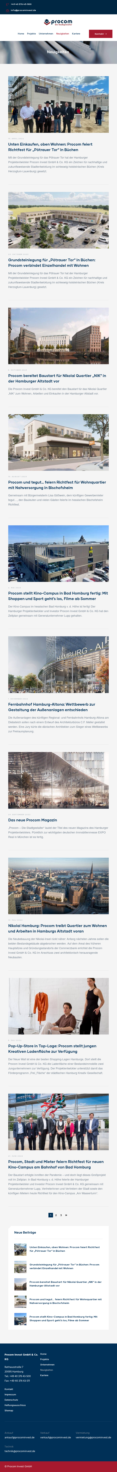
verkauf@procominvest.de (55, 1437)
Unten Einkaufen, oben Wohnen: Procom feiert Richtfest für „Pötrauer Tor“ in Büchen (65, 1249)
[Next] (66, 1215)
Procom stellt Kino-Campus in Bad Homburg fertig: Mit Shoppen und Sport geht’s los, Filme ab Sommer (64, 1318)
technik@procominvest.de (20, 1451)
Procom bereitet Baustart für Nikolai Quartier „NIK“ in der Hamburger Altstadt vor (66, 1283)
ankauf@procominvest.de (19, 1437)
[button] (100, 34)
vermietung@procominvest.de (93, 1437)
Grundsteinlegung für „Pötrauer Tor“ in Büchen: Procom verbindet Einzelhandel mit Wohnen (64, 1266)
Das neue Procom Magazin (32, 820)
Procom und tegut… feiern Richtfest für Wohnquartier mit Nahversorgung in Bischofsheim (66, 1301)
